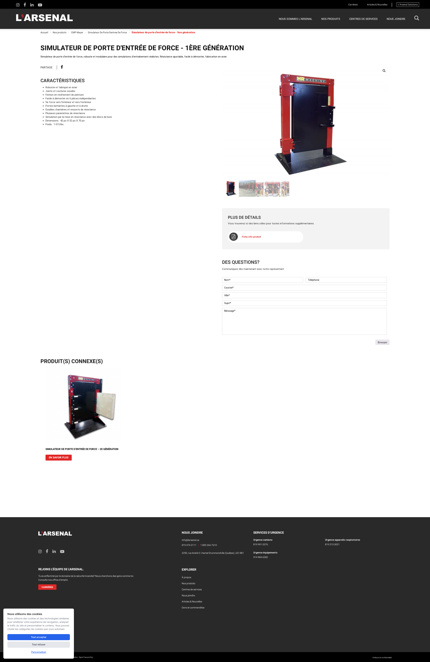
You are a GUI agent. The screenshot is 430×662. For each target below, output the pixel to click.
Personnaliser (38, 652)
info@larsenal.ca (190, 540)
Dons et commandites (193, 607)
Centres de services (363, 19)
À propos (186, 577)
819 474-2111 (189, 545)
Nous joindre (396, 19)
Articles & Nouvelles (377, 4)
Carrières (353, 4)
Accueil (44, 32)
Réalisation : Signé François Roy (81, 657)
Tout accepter (38, 637)
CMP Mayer (77, 32)
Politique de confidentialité (382, 657)
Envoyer (382, 342)
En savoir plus (58, 457)
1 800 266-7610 (208, 545)
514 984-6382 (260, 557)
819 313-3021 (332, 544)
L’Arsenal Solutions (408, 4)
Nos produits (330, 19)
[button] (384, 71)
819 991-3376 (260, 544)
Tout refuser (38, 644)
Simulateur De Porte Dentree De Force (107, 32)
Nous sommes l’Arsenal (295, 19)
